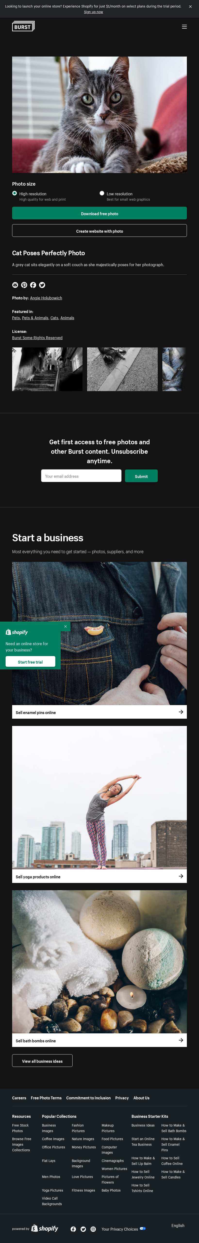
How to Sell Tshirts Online (142, 1187)
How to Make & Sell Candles (173, 1174)
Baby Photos (111, 1190)
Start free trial (30, 661)
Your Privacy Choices (120, 1228)
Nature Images (83, 1138)
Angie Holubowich (46, 297)
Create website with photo (99, 230)
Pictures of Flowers (110, 1179)
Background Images (81, 1163)
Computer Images (109, 1149)
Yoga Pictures (52, 1190)
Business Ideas (143, 1125)
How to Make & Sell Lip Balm (143, 1160)
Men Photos (51, 1176)
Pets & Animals (35, 317)
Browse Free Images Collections (21, 1144)
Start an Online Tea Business (143, 1141)
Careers (19, 1097)
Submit (141, 476)
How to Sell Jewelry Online (143, 1174)
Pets (16, 317)
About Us (141, 1097)
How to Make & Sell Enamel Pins (173, 1144)
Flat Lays (48, 1160)
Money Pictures (84, 1146)
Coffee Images (53, 1138)
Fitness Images (83, 1190)
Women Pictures (114, 1168)
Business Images (49, 1127)
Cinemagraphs (113, 1160)
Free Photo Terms (46, 1097)
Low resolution (120, 193)
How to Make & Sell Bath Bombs (173, 1127)
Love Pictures (82, 1176)
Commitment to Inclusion (88, 1097)
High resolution (32, 193)
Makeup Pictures (108, 1127)
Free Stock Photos (20, 1127)
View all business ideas (42, 1060)
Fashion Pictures (78, 1127)
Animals (67, 317)
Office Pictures (53, 1146)
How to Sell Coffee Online (172, 1160)
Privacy (122, 1097)
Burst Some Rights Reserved (37, 337)
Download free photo (99, 213)
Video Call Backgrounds (52, 1200)
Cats (54, 317)
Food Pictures (112, 1138)
